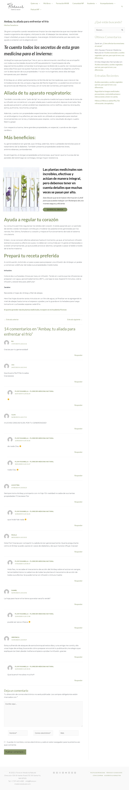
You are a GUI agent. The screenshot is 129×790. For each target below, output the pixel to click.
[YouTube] (66, 773)
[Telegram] (63, 773)
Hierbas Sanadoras (11, 25)
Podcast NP (35, 9)
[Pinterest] (72, 773)
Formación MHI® (62, 3)
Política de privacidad (97, 772)
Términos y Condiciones (114, 772)
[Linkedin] (69, 773)
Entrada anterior (11, 319)
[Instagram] (57, 773)
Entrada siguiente (74, 319)
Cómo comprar (98, 775)
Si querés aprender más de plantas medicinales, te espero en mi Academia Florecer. (35, 310)
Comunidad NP (78, 3)
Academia (91, 3)
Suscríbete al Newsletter (112, 775)
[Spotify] (75, 773)
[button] (122, 6)
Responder (78, 355)
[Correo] (60, 773)
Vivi (12, 365)
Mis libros (47, 3)
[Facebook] (54, 773)
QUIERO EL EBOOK (55, 210)
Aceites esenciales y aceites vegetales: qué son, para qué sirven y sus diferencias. (109, 55)
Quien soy (34, 3)
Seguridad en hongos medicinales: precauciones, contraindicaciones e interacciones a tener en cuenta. (107, 94)
